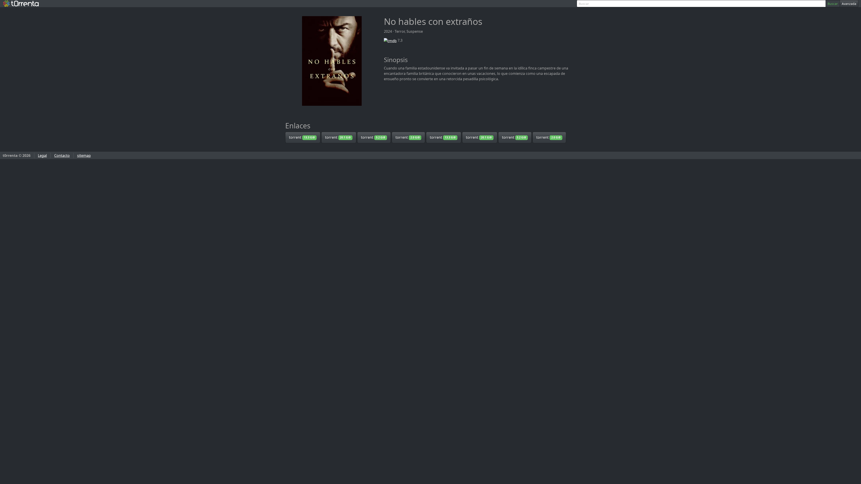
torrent (302, 137)
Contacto (62, 155)
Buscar (833, 4)
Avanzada (849, 4)
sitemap (84, 155)
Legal (42, 155)
